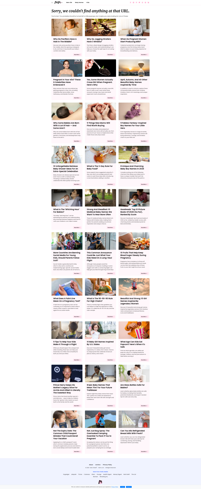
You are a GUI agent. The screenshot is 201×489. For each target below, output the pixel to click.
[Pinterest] (136, 2)
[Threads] (142, 2)
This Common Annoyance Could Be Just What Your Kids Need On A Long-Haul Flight (99, 256)
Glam (93, 474)
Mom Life (69, 2)
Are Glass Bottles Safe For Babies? (132, 386)
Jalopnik (73, 474)
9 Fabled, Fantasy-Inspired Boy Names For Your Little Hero (133, 125)
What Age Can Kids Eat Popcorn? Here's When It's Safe (132, 344)
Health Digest (107, 474)
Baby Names (79, 2)
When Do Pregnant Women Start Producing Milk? (133, 40)
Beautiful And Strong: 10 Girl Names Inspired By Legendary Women (133, 301)
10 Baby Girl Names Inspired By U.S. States (100, 343)
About (91, 464)
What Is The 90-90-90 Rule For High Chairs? (100, 300)
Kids (88, 2)
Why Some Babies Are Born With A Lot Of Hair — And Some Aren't (66, 125)
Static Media (93, 467)
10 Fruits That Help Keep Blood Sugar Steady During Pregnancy (133, 255)
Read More (76, 54)
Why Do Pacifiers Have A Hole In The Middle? (65, 40)
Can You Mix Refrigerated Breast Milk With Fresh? (132, 432)
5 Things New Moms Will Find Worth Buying (98, 124)
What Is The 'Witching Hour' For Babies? (66, 211)
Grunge (99, 474)
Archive (97, 464)
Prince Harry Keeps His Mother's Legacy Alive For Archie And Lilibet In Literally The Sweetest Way (66, 389)
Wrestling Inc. (104, 476)
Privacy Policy (107, 464)
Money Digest (117, 474)
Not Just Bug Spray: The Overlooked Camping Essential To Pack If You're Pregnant (99, 435)
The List (133, 474)
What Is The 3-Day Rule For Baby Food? (100, 167)
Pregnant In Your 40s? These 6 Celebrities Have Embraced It (67, 82)
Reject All (128, 486)
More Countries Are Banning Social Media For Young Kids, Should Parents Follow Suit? (66, 256)
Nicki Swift (127, 474)
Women (95, 476)
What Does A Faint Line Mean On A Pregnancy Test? (66, 300)
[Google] (145, 2)
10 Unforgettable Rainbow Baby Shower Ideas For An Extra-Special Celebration (65, 168)
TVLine (80, 474)
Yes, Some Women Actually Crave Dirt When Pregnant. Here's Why (100, 82)
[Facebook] (130, 2)
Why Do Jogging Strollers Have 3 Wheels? (99, 40)
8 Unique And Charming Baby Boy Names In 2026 (132, 167)
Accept (122, 486)
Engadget (66, 474)
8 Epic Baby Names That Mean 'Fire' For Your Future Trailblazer (99, 387)
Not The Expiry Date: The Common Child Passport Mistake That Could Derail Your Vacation (65, 435)
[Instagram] (133, 2)
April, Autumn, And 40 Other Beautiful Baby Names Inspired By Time (133, 82)
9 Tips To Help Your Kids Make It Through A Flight (64, 343)
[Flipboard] (139, 2)
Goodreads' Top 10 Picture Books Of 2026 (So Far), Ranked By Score (132, 212)
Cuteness (87, 474)
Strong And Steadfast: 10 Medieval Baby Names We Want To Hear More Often (99, 212)
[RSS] (148, 2)
